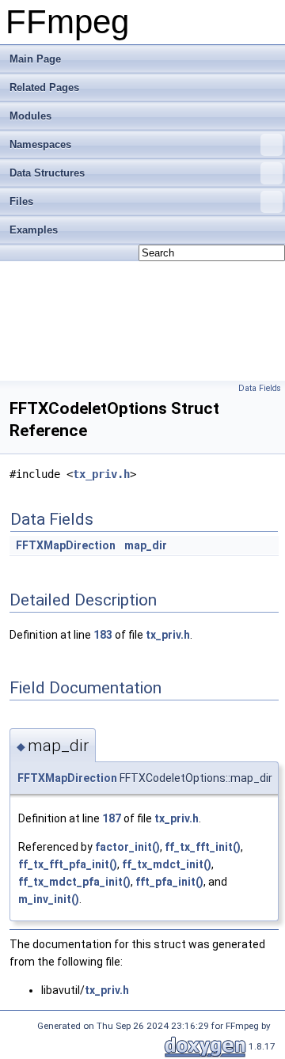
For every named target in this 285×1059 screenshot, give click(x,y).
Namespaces (40, 144)
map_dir (145, 545)
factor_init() (127, 847)
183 (102, 634)
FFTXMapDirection (66, 545)
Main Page (35, 59)
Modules (30, 116)
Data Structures (47, 173)
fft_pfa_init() (169, 881)
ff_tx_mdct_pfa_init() (74, 881)
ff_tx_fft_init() (203, 847)
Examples (34, 230)
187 (111, 818)
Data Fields (259, 388)
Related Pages (44, 87)
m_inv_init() (48, 899)
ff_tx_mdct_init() (166, 864)
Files (21, 201)
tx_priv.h (101, 474)
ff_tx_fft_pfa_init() (67, 864)
